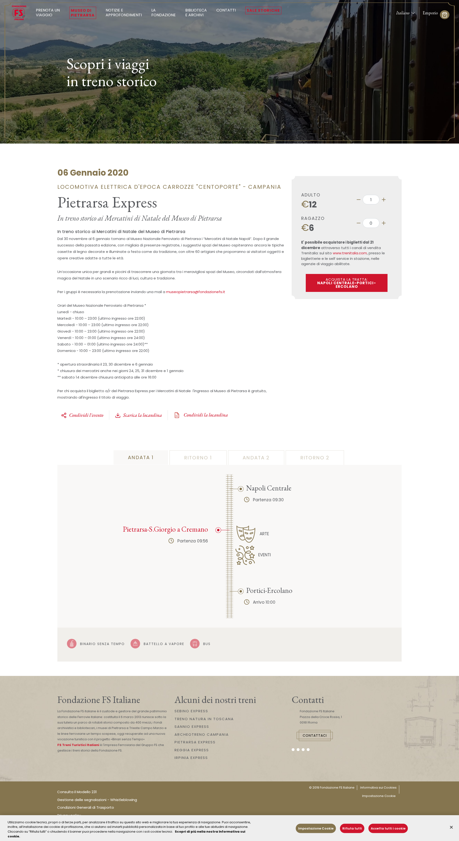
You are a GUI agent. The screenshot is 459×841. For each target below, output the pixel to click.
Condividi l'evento (86, 415)
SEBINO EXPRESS (191, 710)
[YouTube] (303, 749)
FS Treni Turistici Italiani (78, 745)
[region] (229, 828)
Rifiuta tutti (352, 828)
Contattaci (315, 735)
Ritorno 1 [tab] (198, 457)
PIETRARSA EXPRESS (195, 742)
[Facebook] (293, 749)
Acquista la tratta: (346, 283)
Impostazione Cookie (379, 796)
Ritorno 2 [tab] (314, 457)
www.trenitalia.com (350, 253)
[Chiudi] (451, 827)
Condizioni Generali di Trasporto (85, 807)
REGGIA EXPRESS (192, 749)
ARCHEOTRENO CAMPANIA (202, 734)
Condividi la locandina (205, 415)
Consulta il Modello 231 (77, 791)
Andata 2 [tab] (256, 457)
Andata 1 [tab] (141, 457)
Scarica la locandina (142, 415)
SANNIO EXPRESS (192, 726)
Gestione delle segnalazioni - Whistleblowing (97, 799)
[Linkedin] (308, 749)
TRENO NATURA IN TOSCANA (204, 718)
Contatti (226, 10)
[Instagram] (298, 749)
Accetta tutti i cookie (388, 828)
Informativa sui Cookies (378, 787)
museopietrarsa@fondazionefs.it (195, 291)
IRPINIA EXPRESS (191, 757)
